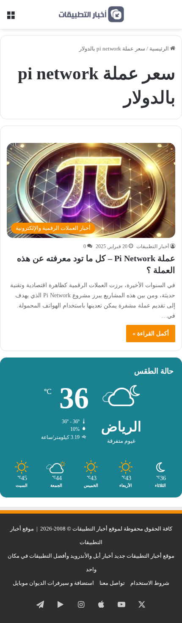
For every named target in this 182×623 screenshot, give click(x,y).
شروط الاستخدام (149, 583)
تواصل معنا (112, 583)
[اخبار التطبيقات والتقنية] (91, 14)
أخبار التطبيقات (152, 246)
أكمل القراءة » (150, 333)
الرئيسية (159, 48)
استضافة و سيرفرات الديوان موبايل (53, 583)
